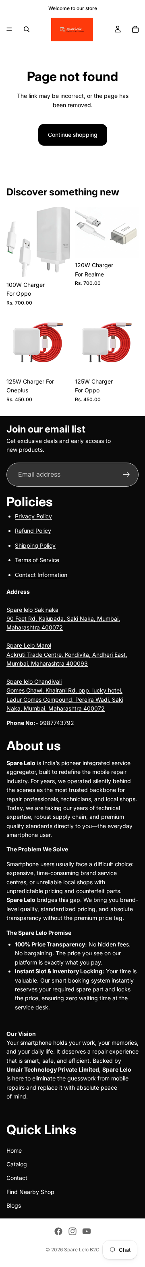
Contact (16, 1177)
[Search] (26, 29)
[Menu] (9, 29)
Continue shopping (72, 134)
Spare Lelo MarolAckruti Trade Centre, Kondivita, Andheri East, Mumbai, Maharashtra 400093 (66, 654)
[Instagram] (72, 1231)
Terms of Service (37, 559)
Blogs (13, 1205)
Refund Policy (33, 530)
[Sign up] (126, 474)
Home (14, 1150)
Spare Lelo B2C (81, 1250)
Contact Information (41, 574)
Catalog (16, 1164)
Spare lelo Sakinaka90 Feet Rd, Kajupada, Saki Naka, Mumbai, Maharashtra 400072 (63, 618)
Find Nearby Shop (30, 1191)
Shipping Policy (35, 545)
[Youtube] (86, 1231)
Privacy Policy (33, 516)
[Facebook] (58, 1231)
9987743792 (56, 722)
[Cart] (135, 29)
